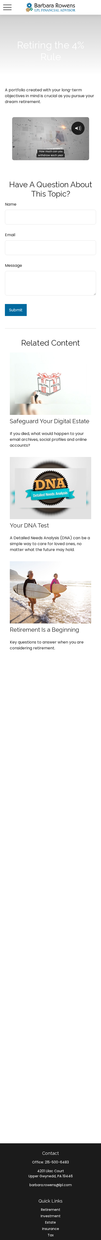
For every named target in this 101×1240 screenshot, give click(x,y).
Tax (51, 1235)
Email (10, 235)
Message (13, 265)
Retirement (50, 1209)
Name (10, 204)
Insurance (50, 1228)
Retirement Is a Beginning (44, 629)
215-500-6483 (57, 1162)
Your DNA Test (29, 525)
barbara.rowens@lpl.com (50, 1184)
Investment (51, 1216)
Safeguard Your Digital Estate (49, 421)
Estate (50, 1222)
